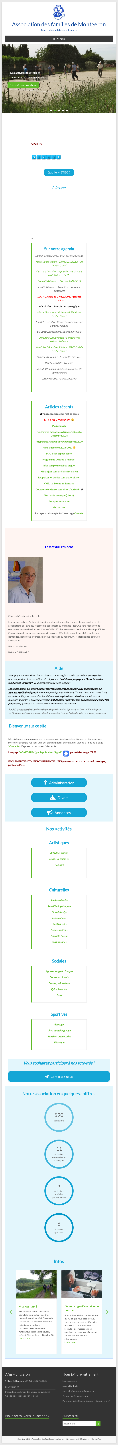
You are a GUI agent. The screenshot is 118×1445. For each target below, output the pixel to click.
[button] (59, 172)
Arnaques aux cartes (59, 501)
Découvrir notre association (23, 85)
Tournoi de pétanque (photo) (59, 495)
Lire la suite (24, 1342)
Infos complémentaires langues (59, 465)
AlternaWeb (96, 1439)
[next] (107, 1312)
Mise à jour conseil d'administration (59, 471)
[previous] (10, 1312)
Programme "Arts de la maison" (59, 459)
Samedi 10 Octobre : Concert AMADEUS (59, 281)
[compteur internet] (46, 156)
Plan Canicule (59, 425)
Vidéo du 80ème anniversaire (59, 483)
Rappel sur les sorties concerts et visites (59, 477)
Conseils (78, 513)
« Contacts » (74, 1386)
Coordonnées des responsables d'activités (58, 489)
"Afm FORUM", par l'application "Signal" (40, 752)
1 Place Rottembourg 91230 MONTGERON (26, 1381)
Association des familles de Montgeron (59, 24)
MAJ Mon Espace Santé (59, 453)
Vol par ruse (59, 507)
